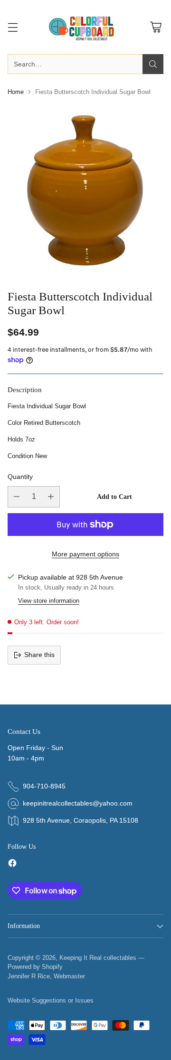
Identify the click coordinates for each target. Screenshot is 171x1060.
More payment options (85, 554)
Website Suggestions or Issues (51, 1000)
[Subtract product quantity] (16, 497)
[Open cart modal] (155, 27)
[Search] (152, 64)
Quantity (20, 476)
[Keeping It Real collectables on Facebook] (12, 864)
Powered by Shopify (35, 966)
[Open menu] (12, 27)
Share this (39, 654)
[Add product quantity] (50, 497)
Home (16, 91)
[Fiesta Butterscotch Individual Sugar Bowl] (85, 189)
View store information (48, 600)
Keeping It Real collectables (97, 957)
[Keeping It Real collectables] (85, 27)
